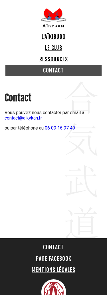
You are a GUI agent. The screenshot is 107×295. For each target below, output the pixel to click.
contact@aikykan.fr (23, 118)
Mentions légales (53, 269)
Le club (53, 48)
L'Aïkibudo (54, 36)
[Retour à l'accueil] (53, 25)
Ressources (53, 59)
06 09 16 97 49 (60, 128)
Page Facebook (53, 258)
